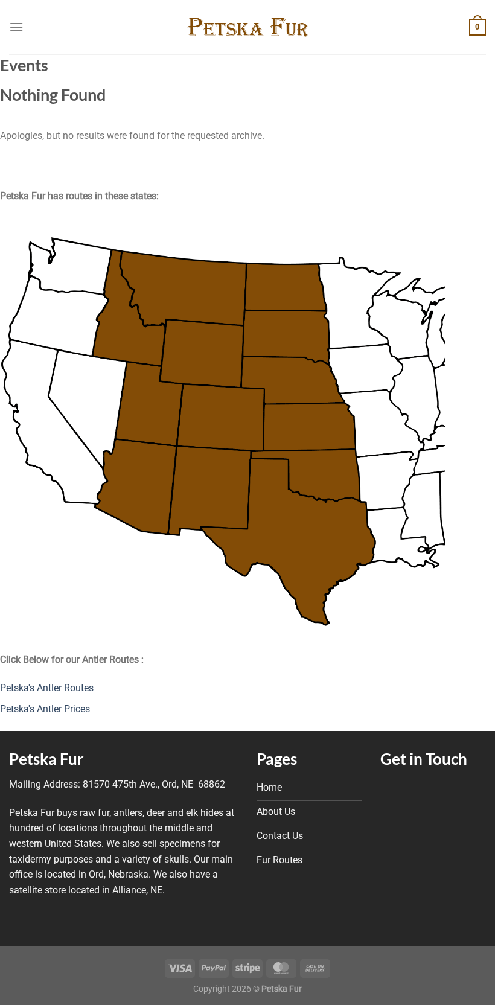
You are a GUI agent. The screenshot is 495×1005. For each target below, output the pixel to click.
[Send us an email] (423, 790)
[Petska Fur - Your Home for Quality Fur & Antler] (247, 27)
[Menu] (16, 27)
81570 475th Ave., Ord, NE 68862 (154, 784)
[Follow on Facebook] (395, 790)
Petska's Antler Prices (45, 709)
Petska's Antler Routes (47, 688)
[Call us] (452, 790)
